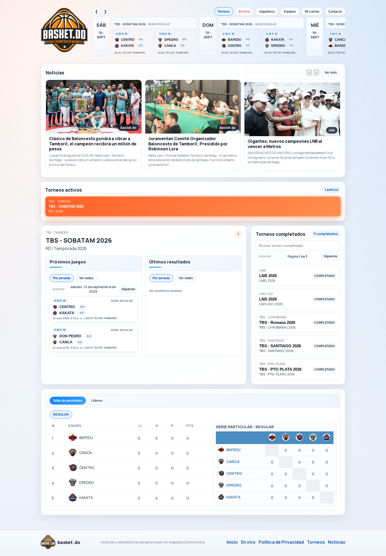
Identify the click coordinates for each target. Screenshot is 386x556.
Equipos (290, 11)
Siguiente (330, 256)
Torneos (224, 11)
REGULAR (61, 414)
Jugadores (267, 11)
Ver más (331, 72)
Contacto (335, 11)
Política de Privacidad (281, 542)
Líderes (97, 400)
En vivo (244, 11)
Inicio (232, 542)
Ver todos (86, 278)
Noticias (336, 542)
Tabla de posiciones (67, 400)
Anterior (265, 256)
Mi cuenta (312, 11)
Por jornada (61, 278)
